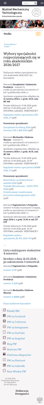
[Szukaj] (35, 3)
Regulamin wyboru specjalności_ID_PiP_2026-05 (17, 237)
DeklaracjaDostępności (22, 392)
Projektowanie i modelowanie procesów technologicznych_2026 (19, 194)
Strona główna (9, 44)
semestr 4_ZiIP (10, 283)
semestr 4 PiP (9, 270)
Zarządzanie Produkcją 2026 (16, 127)
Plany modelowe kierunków (17, 303)
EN (42, 3)
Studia (7, 34)
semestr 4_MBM (11, 296)
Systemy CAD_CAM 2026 (15, 130)
